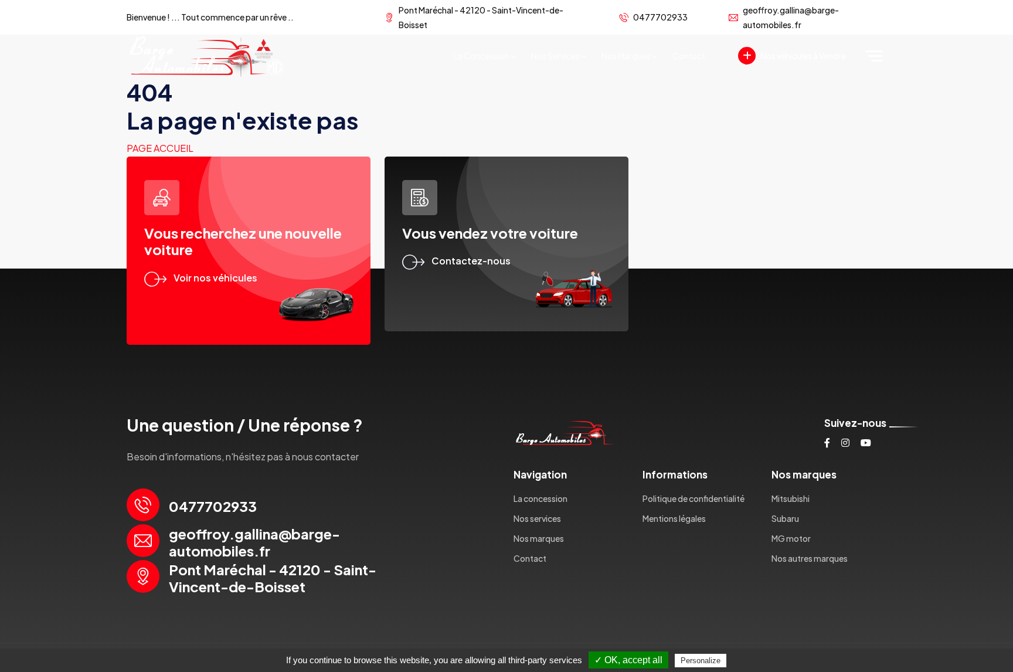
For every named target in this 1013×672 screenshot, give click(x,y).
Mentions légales (674, 518)
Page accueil (160, 148)
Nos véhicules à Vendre (803, 55)
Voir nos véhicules (215, 277)
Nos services (555, 55)
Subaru (785, 518)
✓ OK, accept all (628, 660)
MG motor (791, 538)
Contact (688, 55)
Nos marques (626, 55)
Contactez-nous (471, 260)
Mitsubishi (790, 498)
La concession (481, 55)
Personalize (700, 660)
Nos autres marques (809, 558)
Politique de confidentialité (694, 498)
